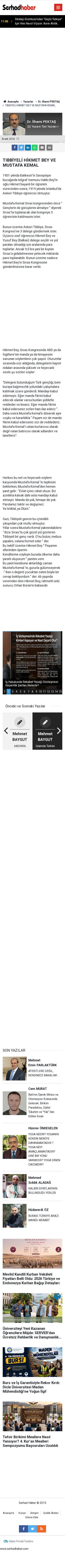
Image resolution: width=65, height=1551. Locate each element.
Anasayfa (8, 1513)
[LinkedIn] (28, 147)
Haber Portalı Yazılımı (21, 1541)
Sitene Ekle (31, 1517)
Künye (22, 1513)
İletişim (34, 1513)
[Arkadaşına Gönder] (42, 147)
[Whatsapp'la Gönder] (35, 147)
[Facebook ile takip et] (23, 1528)
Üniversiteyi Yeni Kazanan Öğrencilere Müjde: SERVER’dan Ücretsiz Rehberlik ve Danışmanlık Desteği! (39, 21)
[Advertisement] (32, 62)
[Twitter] (21, 147)
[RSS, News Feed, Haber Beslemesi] (41, 1528)
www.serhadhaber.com (14, 1548)
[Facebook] (15, 147)
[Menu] (58, 7)
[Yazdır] (49, 147)
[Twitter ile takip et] (32, 1528)
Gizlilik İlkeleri (50, 1513)
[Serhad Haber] (19, 7)
